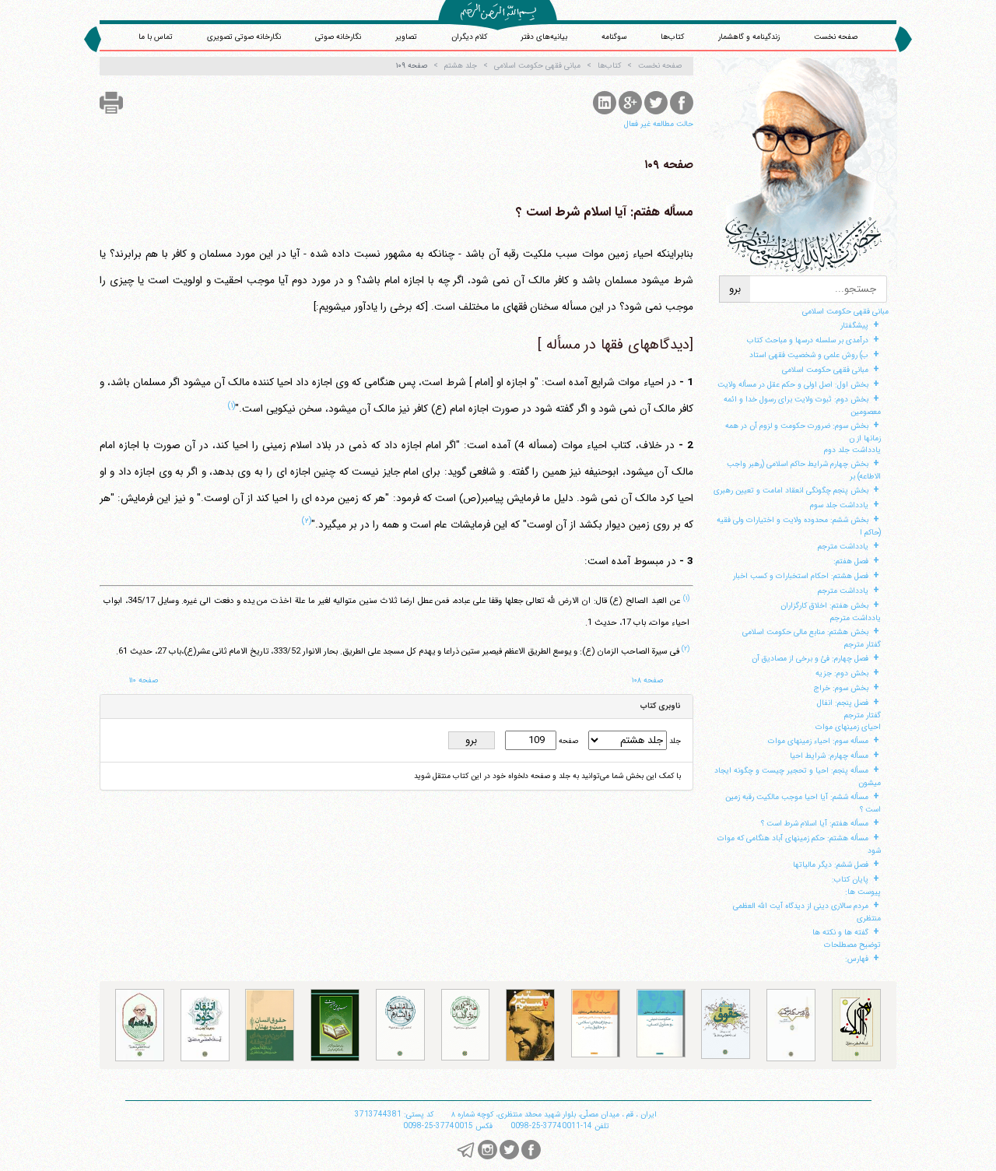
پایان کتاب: (850, 879)
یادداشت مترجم (843, 546)
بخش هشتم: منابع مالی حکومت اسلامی (805, 632)
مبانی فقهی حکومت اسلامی (845, 311)
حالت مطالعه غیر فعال (658, 124)
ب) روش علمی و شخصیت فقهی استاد (808, 355)
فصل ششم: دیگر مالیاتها (830, 865)
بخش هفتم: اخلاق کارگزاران (824, 606)
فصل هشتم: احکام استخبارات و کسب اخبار (800, 576)
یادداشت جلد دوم (852, 450)
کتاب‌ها (672, 37)
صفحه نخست (835, 37)
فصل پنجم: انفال (842, 703)
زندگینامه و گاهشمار (749, 37)
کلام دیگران (469, 37)
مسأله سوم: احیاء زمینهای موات (818, 741)
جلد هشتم (460, 66)
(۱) (231, 405)
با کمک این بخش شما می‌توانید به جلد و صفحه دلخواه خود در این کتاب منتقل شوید (547, 776)
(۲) (306, 520)
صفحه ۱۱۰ (143, 680)
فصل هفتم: (850, 561)
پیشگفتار (854, 325)
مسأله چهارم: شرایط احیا (829, 756)
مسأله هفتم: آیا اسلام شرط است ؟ (814, 823)
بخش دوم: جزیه (841, 673)
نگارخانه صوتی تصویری (244, 37)
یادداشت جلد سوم (839, 505)
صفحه (567, 741)
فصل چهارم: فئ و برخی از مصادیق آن (810, 658)
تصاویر (406, 37)
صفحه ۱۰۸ (647, 680)
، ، (554, 1114)
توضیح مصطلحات (852, 945)
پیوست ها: (863, 892)
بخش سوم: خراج (841, 688)
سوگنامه (613, 37)
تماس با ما (156, 37)
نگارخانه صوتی (338, 37)
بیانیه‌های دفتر (544, 37)
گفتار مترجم (862, 644)
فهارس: (856, 959)
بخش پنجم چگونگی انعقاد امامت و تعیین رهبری (791, 490)
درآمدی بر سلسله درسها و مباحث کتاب (807, 340)
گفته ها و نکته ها (840, 932)
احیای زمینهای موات (848, 727)
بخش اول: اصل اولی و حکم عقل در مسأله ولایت (792, 385)
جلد (674, 741)
